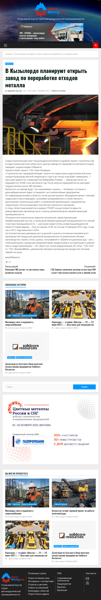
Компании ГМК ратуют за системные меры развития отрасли (24, 269)
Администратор (14, 91)
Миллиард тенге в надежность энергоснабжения (27, 304)
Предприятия (64, 583)
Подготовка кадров (38, 594)
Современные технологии (64, 579)
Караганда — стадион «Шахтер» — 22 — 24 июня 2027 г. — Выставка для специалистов (74, 304)
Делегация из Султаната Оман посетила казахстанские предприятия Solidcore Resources (27, 346)
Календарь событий (38, 590)
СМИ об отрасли (61, 504)
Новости (9, 64)
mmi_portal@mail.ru (93, 578)
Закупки (61, 587)
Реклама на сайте (93, 583)
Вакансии (62, 590)
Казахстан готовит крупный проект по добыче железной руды (74, 493)
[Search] (95, 45)
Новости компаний (29, 316)
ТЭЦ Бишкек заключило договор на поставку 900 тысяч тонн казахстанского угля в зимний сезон (73, 269)
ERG (9, 316)
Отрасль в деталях (37, 584)
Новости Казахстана (38, 578)
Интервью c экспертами (41, 581)
